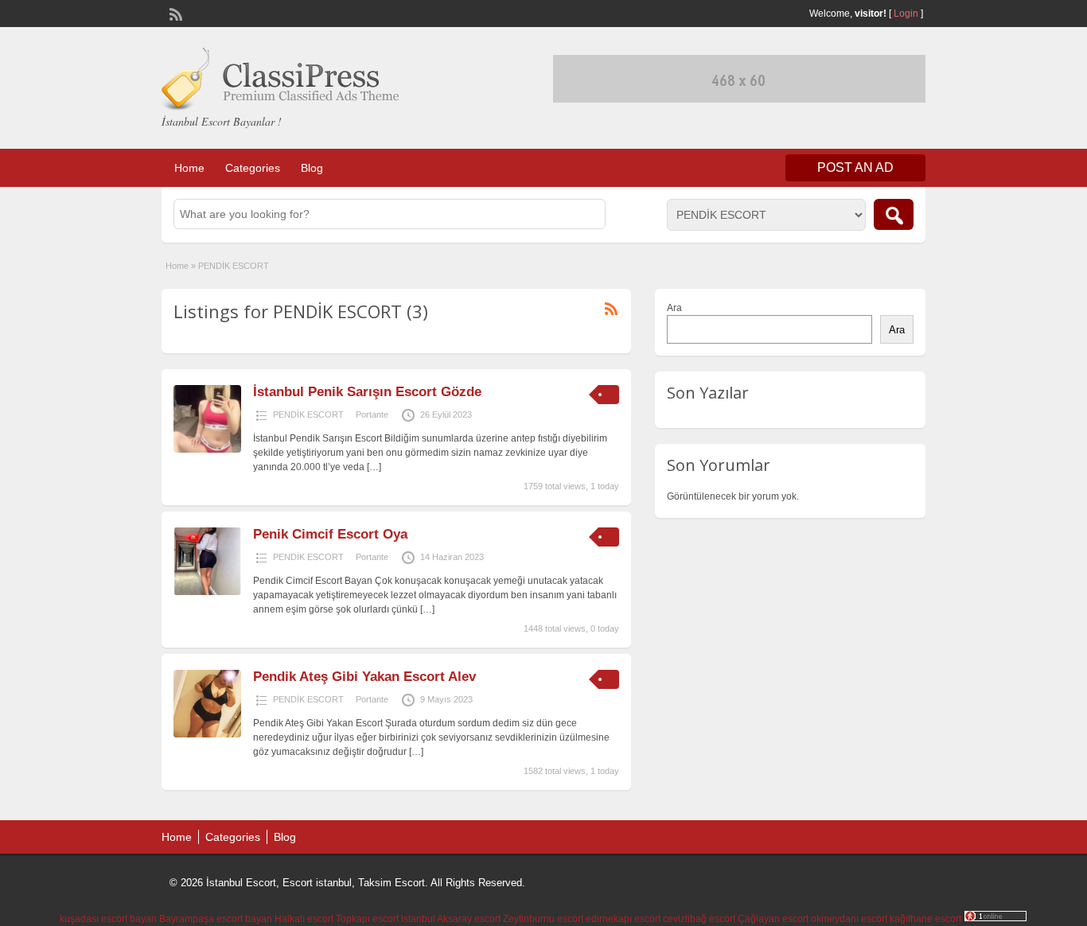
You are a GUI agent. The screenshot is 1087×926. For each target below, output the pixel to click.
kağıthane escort (925, 918)
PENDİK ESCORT (308, 414)
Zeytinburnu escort (543, 918)
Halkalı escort (304, 918)
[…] (374, 467)
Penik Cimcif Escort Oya (330, 534)
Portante (372, 414)
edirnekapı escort (623, 918)
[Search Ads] (894, 214)
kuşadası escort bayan (108, 918)
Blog (312, 167)
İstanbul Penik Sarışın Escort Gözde (367, 391)
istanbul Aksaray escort (451, 918)
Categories (252, 167)
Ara (674, 307)
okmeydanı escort (849, 918)
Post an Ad (855, 167)
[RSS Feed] (174, 12)
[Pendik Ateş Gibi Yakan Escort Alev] (207, 734)
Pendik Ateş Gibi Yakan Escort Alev (364, 676)
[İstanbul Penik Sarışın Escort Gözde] (207, 449)
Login (906, 13)
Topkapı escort (367, 918)
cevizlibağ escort (699, 918)
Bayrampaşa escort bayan (215, 918)
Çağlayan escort (773, 918)
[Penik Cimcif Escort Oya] (207, 591)
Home (189, 167)
